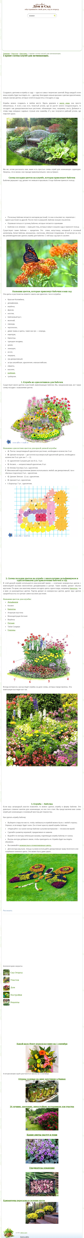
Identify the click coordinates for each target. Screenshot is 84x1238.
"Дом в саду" (23, 1232)
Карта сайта (24, 1237)
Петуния (11, 623)
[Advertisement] (42, 34)
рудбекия (11, 373)
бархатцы (73, 588)
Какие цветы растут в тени (42, 1134)
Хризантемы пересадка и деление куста (24, 1200)
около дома (65, 103)
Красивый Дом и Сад (42, 5)
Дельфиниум (13, 602)
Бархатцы (12, 609)
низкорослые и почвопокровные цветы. (35, 845)
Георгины (11, 630)
